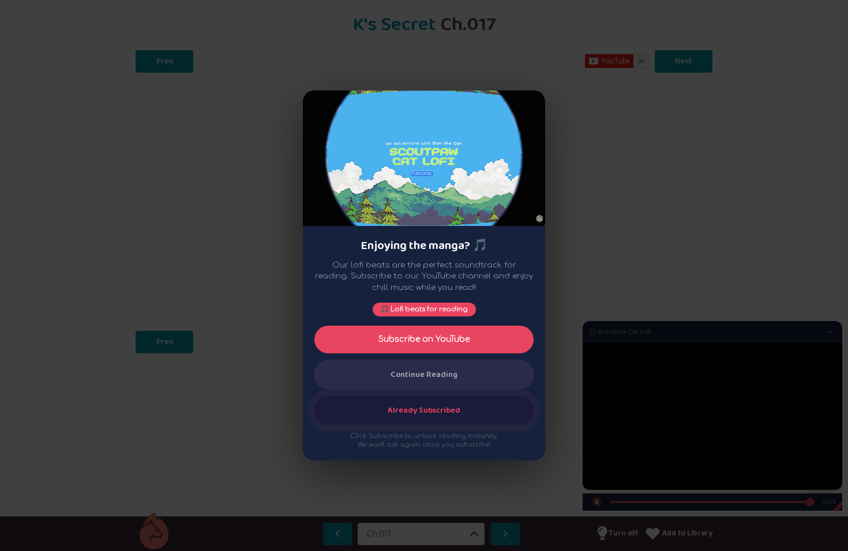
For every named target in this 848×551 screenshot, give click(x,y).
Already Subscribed (424, 410)
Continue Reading (424, 374)
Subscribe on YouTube (424, 339)
